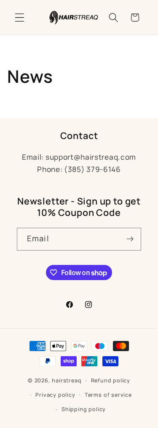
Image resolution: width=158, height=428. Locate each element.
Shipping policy (84, 409)
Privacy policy (55, 394)
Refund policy (110, 380)
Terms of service (108, 394)
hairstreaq (66, 380)
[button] (19, 17)
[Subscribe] (130, 239)
